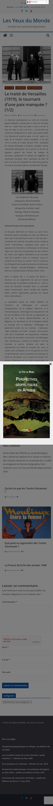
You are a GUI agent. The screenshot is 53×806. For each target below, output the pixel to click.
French (33, 2)
